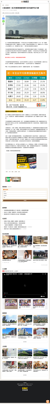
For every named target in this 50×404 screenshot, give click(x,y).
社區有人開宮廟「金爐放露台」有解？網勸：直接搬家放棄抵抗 (25, 246)
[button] (46, 304)
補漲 (19, 171)
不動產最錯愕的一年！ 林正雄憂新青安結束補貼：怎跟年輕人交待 (9, 246)
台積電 (16, 171)
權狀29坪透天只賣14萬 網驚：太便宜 (40, 260)
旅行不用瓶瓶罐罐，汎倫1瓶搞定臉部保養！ (40, 246)
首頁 (3, 5)
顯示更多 (25, 341)
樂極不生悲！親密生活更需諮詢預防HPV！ (13, 228)
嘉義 (12, 171)
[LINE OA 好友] (13, 179)
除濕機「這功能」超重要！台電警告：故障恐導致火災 (14, 221)
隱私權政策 (25, 382)
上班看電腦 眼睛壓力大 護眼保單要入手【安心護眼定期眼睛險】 (24, 261)
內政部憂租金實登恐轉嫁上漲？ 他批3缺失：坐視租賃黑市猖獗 (16, 210)
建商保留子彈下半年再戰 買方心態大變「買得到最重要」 (15, 214)
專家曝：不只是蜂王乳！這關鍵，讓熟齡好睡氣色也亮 (15, 227)
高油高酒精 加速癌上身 (6, 260)
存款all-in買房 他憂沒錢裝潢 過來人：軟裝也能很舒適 (14, 223)
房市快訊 (7, 5)
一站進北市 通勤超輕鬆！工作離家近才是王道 (13, 225)
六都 (9, 171)
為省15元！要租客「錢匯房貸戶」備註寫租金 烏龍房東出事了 (16, 212)
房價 (6, 171)
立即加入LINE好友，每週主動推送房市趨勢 (16, 57)
